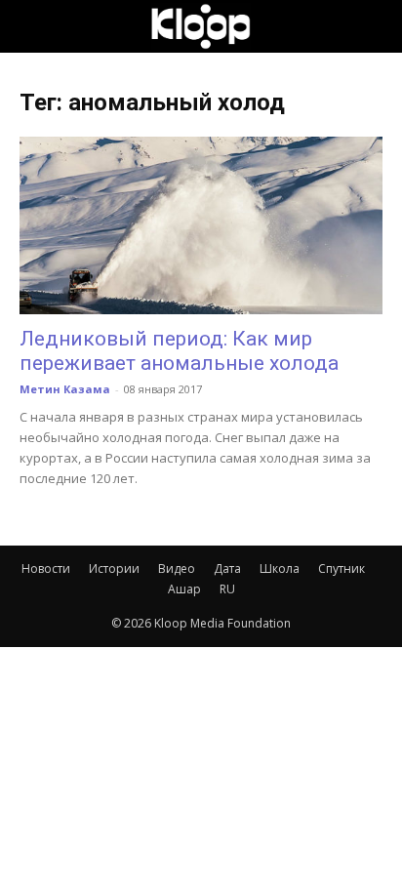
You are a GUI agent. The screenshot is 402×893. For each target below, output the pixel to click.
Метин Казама (65, 389)
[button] (33, 26)
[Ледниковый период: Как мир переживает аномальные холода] (201, 225)
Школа (280, 568)
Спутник (341, 568)
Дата (227, 568)
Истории (114, 568)
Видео (176, 568)
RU (227, 589)
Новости (45, 568)
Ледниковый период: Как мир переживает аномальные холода (179, 351)
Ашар (184, 589)
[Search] (374, 26)
